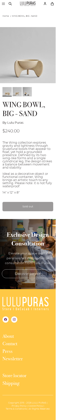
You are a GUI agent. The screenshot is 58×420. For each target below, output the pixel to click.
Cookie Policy (35, 406)
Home (5, 16)
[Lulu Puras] (28, 4)
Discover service (28, 273)
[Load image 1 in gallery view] (28, 55)
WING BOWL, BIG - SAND (24, 16)
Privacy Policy (19, 406)
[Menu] (3, 3)
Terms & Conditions (16, 409)
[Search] (11, 3)
